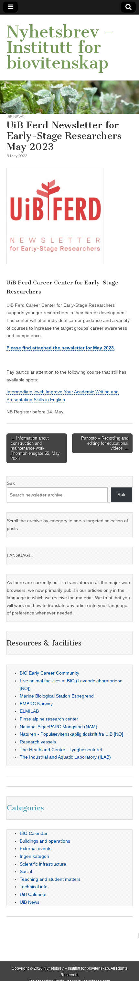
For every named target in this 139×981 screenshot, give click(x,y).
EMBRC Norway (36, 703)
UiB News (15, 116)
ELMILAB (29, 711)
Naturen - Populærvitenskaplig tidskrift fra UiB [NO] (71, 734)
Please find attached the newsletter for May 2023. (60, 347)
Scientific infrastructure (43, 864)
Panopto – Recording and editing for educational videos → (104, 443)
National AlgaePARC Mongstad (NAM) (58, 726)
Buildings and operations (45, 841)
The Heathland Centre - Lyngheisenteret (61, 749)
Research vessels (38, 741)
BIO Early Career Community (49, 673)
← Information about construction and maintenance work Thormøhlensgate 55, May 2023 (35, 448)
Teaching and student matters (50, 879)
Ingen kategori (34, 856)
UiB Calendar (33, 894)
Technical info (34, 886)
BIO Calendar (34, 833)
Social (26, 871)
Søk (11, 483)
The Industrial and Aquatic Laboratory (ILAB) (65, 757)
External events (35, 848)
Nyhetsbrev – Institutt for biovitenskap (60, 47)
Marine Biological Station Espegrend (57, 695)
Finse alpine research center (49, 718)
